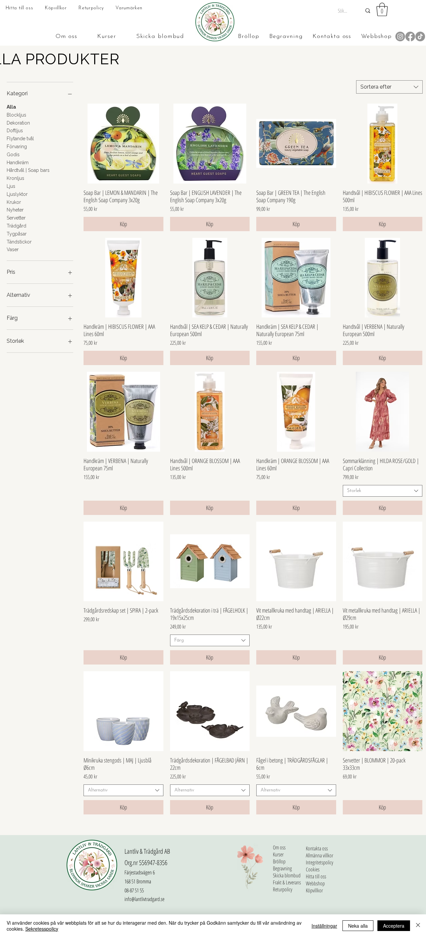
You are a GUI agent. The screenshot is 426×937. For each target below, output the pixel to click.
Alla (11, 107)
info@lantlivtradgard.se (144, 899)
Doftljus (15, 130)
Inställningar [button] (324, 925)
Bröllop (279, 861)
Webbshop (315, 883)
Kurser (278, 854)
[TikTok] (420, 36)
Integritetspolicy (319, 862)
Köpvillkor (314, 890)
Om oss (279, 847)
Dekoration (18, 123)
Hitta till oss (316, 876)
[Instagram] (400, 36)
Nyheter (15, 210)
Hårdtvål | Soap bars (28, 170)
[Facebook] (410, 36)
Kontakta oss (317, 848)
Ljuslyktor (17, 194)
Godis (13, 154)
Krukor (14, 202)
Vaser (13, 249)
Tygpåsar (17, 233)
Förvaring (17, 146)
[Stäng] (418, 926)
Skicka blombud (287, 875)
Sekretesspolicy (41, 928)
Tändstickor (19, 241)
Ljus (11, 186)
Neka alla (358, 925)
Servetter (16, 218)
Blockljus (16, 115)
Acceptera (393, 925)
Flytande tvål (20, 138)
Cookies (313, 869)
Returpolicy (282, 889)
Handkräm (18, 162)
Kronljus (15, 178)
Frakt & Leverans (287, 882)
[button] (382, 9)
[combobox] (389, 87)
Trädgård (16, 226)
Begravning (282, 868)
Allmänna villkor (319, 855)
